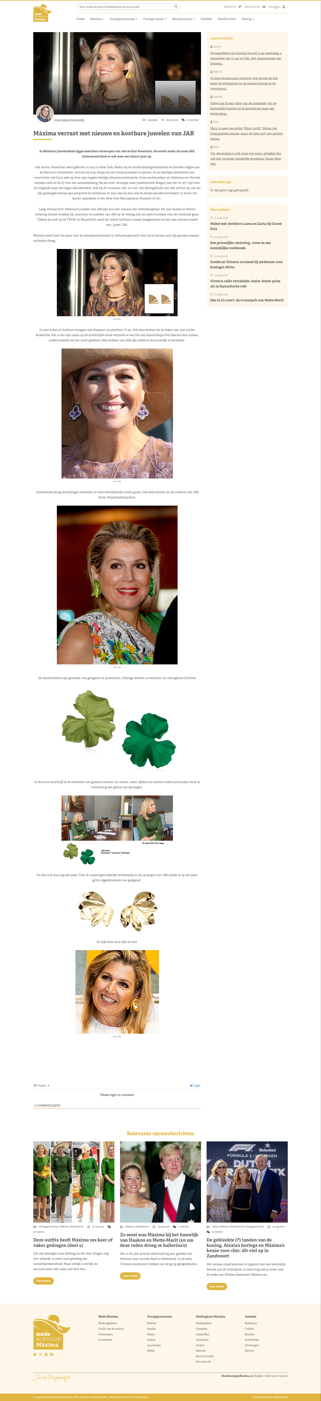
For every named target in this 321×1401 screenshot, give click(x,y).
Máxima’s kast (182, 19)
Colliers (249, 1328)
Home (81, 19)
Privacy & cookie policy (135, 1397)
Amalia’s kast (227, 19)
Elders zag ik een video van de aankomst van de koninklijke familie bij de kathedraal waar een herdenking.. (243, 108)
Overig (246, 19)
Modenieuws (76, 1226)
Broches (249, 1334)
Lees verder (43, 1281)
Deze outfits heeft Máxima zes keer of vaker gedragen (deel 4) (73, 1242)
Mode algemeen (107, 1323)
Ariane (151, 1339)
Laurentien (154, 1345)
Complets (201, 1328)
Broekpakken (204, 1323)
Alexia (215, 1226)
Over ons (270, 1376)
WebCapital (281, 1397)
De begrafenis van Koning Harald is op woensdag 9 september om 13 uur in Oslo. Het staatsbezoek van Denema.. (245, 58)
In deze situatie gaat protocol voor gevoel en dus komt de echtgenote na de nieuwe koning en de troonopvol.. (244, 83)
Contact (283, 1376)
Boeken (258, 1376)
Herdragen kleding (49, 1226)
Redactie (230, 7)
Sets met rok (203, 1361)
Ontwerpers (105, 1334)
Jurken (200, 1345)
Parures (249, 1350)
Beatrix (151, 1323)
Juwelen (206, 19)
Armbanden (252, 1339)
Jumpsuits (202, 1339)
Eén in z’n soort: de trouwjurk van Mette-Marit (247, 300)
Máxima (96, 19)
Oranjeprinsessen (122, 19)
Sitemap (114, 1397)
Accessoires (105, 1339)
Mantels (201, 1350)
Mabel (151, 1350)
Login (196, 1085)
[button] (176, 6)
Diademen (251, 1323)
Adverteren (252, 7)
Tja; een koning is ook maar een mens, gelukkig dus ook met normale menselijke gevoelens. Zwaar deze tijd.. (245, 159)
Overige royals (153, 19)
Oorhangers (252, 1345)
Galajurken (202, 1334)
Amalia (151, 1328)
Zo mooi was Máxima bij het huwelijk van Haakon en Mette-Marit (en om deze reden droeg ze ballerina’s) (159, 1240)
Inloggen (274, 7)
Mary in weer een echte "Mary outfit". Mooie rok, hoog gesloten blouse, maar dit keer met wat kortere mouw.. (246, 133)
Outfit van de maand (111, 1328)
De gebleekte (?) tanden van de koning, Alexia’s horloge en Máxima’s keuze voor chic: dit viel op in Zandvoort (246, 1248)
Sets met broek (205, 1356)
